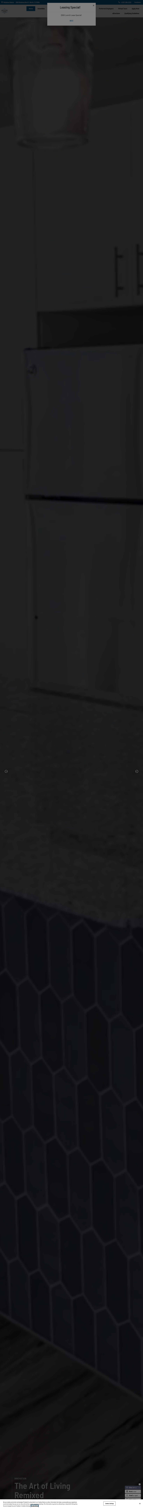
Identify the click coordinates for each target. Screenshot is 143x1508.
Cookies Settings (109, 1503)
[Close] (140, 1503)
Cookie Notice (34, 1506)
